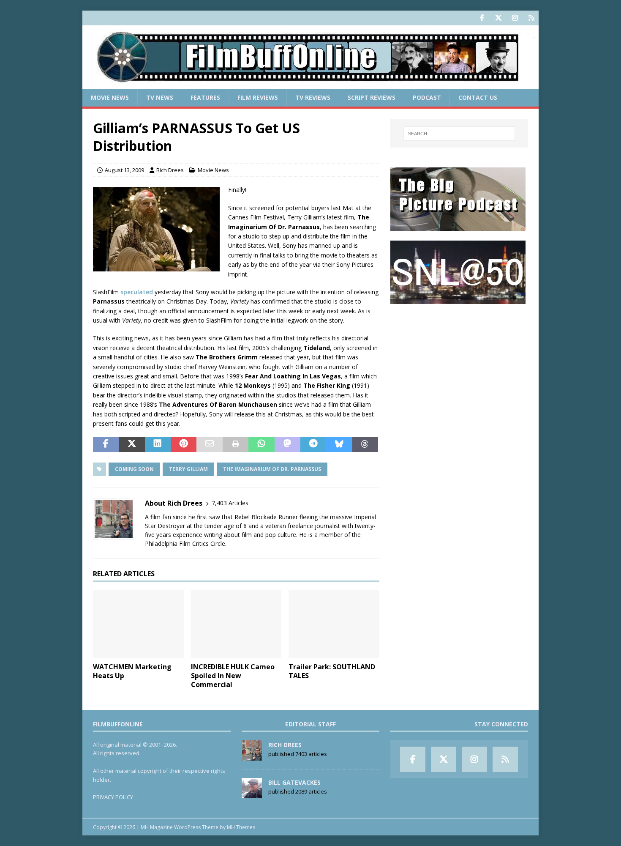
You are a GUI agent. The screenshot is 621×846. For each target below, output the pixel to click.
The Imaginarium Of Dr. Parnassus (272, 469)
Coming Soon (134, 469)
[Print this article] (235, 444)
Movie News (110, 97)
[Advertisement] (459, 366)
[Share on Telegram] (313, 444)
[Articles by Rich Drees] (252, 756)
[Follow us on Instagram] (514, 18)
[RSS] (531, 18)
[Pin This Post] (183, 444)
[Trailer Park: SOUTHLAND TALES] (334, 624)
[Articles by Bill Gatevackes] (252, 793)
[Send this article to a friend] (209, 444)
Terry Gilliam (188, 469)
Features (205, 97)
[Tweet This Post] (131, 444)
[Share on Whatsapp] (261, 444)
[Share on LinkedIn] (158, 444)
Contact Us (477, 97)
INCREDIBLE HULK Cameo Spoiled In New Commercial (233, 675)
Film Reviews (257, 97)
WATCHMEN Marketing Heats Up (132, 671)
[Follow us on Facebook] (481, 18)
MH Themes (241, 827)
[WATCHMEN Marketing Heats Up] (138, 624)
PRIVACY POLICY (113, 797)
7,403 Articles (230, 503)
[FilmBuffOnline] (310, 84)
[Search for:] (459, 133)
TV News (159, 97)
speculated (136, 292)
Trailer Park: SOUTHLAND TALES (332, 671)
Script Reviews (371, 97)
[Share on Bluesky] (339, 444)
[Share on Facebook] (106, 444)
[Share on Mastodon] (287, 444)
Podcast (427, 97)
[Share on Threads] (365, 444)
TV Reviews (312, 97)
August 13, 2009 (124, 170)
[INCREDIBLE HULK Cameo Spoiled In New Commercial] (236, 624)
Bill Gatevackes (294, 782)
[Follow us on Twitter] (498, 18)
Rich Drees (170, 170)
